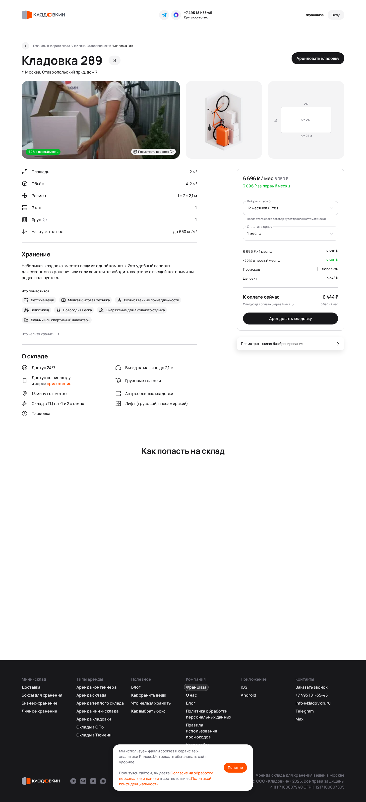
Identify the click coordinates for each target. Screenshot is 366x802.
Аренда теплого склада (100, 703)
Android (248, 695)
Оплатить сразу (259, 227)
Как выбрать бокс (148, 711)
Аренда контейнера (96, 687)
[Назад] (25, 46)
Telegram (305, 711)
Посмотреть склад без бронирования (272, 343)
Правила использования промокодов (201, 731)
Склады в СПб (90, 727)
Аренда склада (91, 695)
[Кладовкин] (43, 14)
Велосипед (40, 310)
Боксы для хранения (42, 695)
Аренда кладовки (93, 719)
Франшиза (315, 14)
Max (300, 719)
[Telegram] (164, 15)
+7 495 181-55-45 (198, 12)
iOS (244, 687)
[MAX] (176, 15)
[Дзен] (93, 781)
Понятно (235, 767)
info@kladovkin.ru (313, 703)
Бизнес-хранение (40, 703)
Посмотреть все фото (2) (156, 152)
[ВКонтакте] (83, 781)
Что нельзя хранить (151, 703)
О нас (191, 695)
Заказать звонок (311, 687)
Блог (136, 687)
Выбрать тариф (259, 201)
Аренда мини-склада (97, 711)
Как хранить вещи (149, 695)
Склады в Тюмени (94, 735)
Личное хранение (39, 711)
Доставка (31, 687)
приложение (59, 383)
